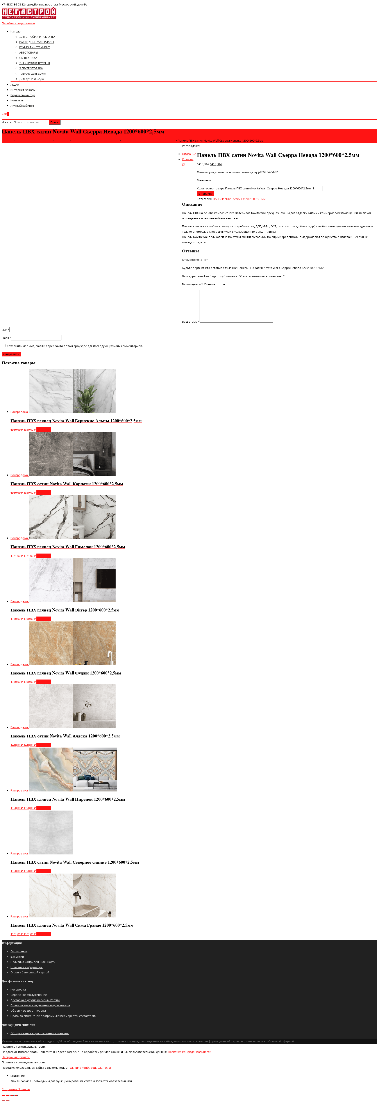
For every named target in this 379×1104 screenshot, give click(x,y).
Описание (189, 154)
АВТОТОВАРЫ (28, 52)
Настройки (10, 1057)
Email (6, 338)
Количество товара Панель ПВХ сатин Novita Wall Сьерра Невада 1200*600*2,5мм (254, 188)
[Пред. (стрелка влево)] (3, 1100)
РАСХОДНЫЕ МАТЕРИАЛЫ (36, 42)
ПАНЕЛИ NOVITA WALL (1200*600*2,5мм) (239, 199)
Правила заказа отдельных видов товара (40, 1005)
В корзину (205, 194)
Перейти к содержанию (18, 23)
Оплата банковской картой (30, 972)
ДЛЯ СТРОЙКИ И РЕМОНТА (37, 37)
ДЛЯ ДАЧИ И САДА (31, 79)
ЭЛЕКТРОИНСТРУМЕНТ (34, 63)
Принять (24, 1057)
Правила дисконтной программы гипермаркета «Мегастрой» (53, 1016)
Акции (15, 84)
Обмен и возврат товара (28, 1010)
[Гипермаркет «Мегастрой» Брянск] (29, 18)
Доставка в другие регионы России (35, 1000)
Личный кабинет (22, 106)
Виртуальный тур (23, 95)
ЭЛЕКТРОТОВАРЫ (31, 68)
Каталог (16, 31)
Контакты (17, 100)
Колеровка (18, 989)
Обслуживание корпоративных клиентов (40, 1033)
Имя (5, 330)
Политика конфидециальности (189, 1052)
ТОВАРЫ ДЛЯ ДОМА (32, 74)
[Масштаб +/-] (16, 1095)
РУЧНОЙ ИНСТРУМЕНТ (34, 47)
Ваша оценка (192, 284)
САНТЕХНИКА (28, 58)
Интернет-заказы (23, 90)
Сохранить (10, 1089)
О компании (19, 951)
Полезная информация (27, 967)
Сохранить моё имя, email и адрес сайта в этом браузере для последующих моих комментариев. (75, 346)
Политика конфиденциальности (33, 962)
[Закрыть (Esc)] (3, 1095)
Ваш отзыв (191, 322)
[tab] (194, 153)
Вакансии (17, 956)
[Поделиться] (7, 1095)
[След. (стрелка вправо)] (7, 1100)
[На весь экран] (12, 1095)
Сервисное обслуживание (29, 995)
